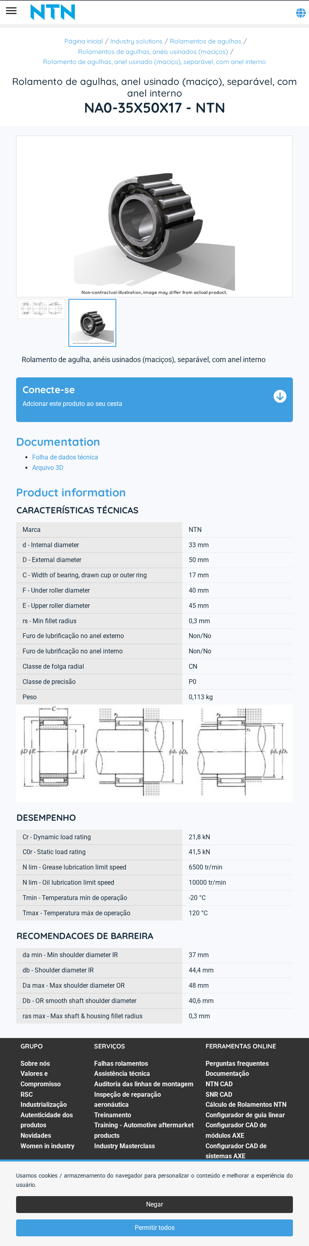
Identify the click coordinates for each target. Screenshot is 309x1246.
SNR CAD (219, 1094)
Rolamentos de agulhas (205, 41)
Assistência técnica (122, 1073)
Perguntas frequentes (237, 1063)
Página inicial (83, 41)
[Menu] (11, 12)
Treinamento (112, 1115)
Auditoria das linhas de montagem (144, 1084)
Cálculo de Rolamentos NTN (246, 1104)
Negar (154, 1204)
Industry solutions (136, 41)
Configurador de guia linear (245, 1115)
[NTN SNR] (53, 12)
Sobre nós (35, 1063)
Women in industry (47, 1146)
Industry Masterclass (124, 1146)
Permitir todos (155, 1228)
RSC (27, 1094)
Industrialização (44, 1104)
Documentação (227, 1073)
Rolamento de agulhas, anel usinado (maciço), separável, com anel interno (154, 62)
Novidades (36, 1135)
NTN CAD (219, 1084)
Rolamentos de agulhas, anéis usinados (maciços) (153, 51)
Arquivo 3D (48, 468)
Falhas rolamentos (121, 1063)
